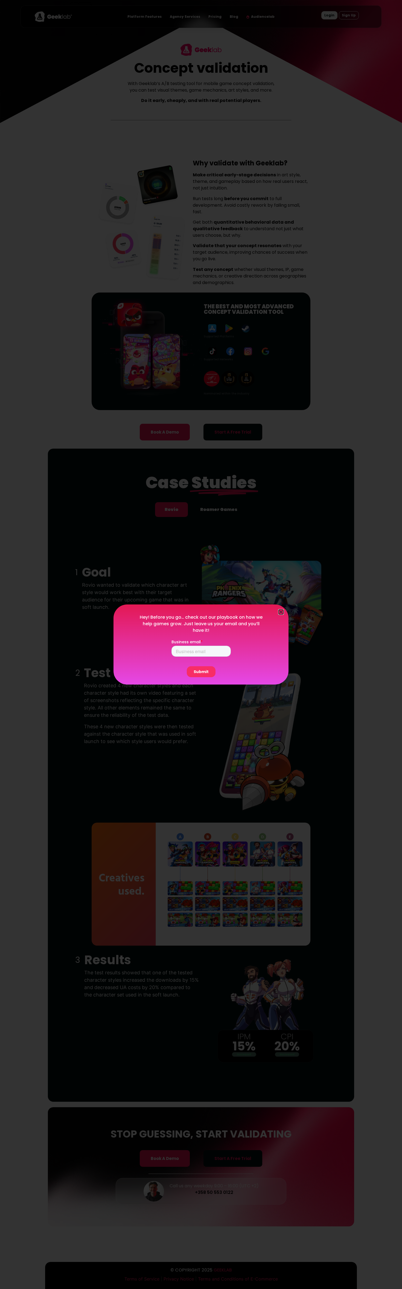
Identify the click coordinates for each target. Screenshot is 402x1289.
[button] (281, 612)
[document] (201, 644)
